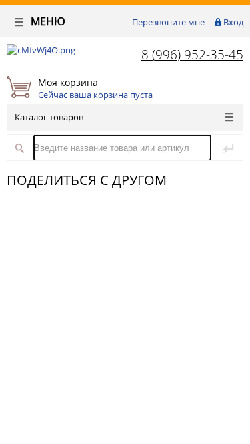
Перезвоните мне (168, 22)
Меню (46, 21)
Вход (233, 22)
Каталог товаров (49, 117)
